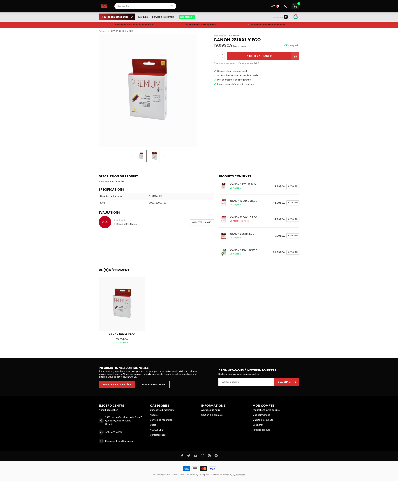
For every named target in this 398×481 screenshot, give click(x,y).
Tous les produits (261, 429)
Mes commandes (261, 415)
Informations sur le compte (266, 410)
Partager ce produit (247, 63)
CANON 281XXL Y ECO (122, 31)
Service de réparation (161, 420)
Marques (143, 16)
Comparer (258, 424)
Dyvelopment (239, 475)
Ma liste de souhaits (263, 420)
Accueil (102, 31)
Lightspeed (204, 475)
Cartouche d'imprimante (162, 410)
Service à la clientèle (163, 16)
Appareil (154, 415)
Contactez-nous (158, 434)
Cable (153, 424)
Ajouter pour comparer (224, 63)
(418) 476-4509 (113, 432)
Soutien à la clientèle (212, 415)
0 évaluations (233, 36)
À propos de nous (210, 410)
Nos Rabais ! (187, 16)
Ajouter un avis (201, 222)
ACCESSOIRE (156, 429)
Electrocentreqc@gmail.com (119, 441)
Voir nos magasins (154, 384)
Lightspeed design (220, 475)
